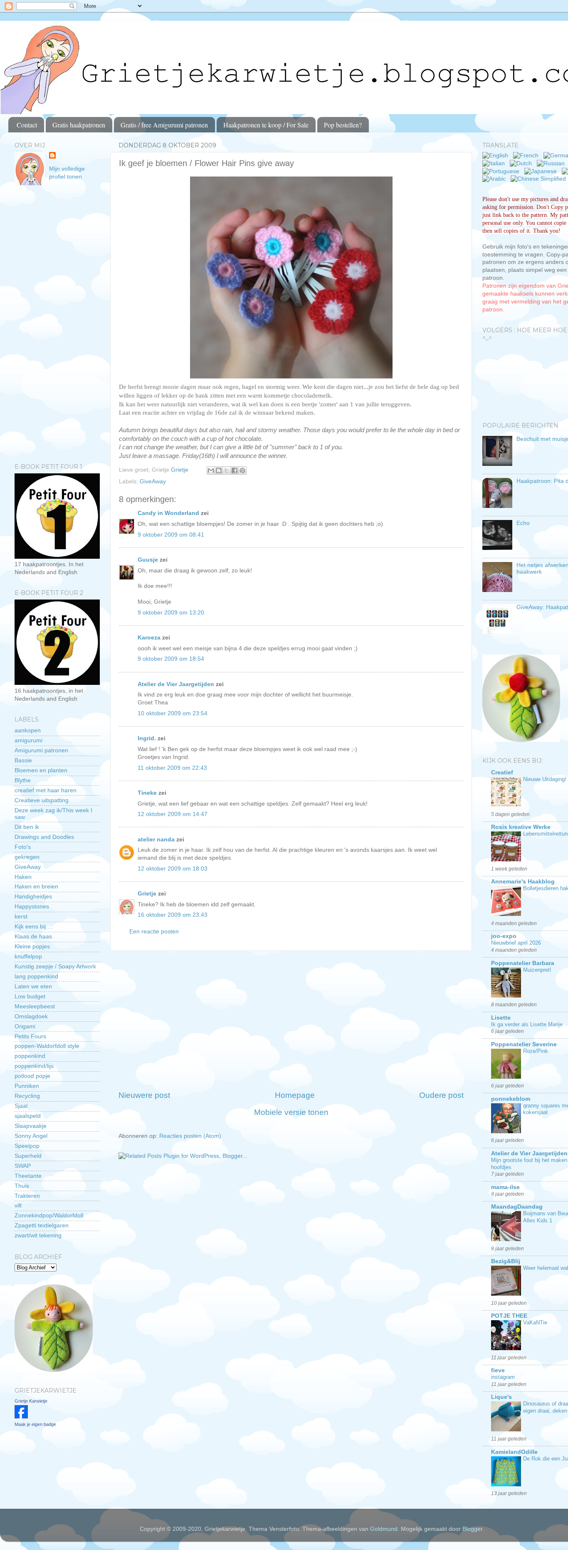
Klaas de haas (33, 936)
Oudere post (441, 1095)
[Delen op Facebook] (234, 470)
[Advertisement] (291, 1020)
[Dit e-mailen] (211, 470)
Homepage (295, 1095)
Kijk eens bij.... (33, 926)
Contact (27, 124)
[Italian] (495, 163)
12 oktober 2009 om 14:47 (172, 814)
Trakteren (27, 1196)
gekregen (27, 857)
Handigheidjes (33, 896)
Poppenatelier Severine (524, 1044)
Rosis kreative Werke (521, 827)
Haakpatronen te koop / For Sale (266, 124)
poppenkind (30, 1056)
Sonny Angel (31, 1136)
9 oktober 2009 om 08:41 (171, 535)
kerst (21, 916)
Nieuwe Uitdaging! (544, 779)
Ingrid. (147, 738)
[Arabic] (495, 179)
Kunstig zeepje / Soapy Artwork (55, 966)
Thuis (22, 1186)
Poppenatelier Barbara (522, 963)
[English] (496, 155)
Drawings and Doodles (44, 837)
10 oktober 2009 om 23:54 (172, 713)
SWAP (23, 1166)
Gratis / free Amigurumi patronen (164, 124)
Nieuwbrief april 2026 (516, 943)
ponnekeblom (510, 1099)
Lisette (501, 1018)
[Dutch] (522, 163)
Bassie (23, 760)
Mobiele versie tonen (291, 1112)
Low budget (30, 996)
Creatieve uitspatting (42, 800)
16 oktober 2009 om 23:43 (172, 915)
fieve (498, 1370)
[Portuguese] (502, 171)
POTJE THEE (509, 1316)
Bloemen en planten (41, 770)
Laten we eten (33, 986)
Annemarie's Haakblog (523, 881)
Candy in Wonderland (168, 513)
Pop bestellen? (343, 124)
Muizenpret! (537, 970)
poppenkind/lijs (34, 1066)
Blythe (23, 780)
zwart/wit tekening (38, 1235)
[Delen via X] (226, 470)
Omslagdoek (31, 1016)
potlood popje (32, 1076)
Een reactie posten (154, 931)
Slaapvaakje (31, 1126)
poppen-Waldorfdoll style (47, 1046)
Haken (23, 877)
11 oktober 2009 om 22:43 (172, 768)
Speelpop (27, 1146)
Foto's (23, 847)
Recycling (27, 1096)
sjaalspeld (28, 1116)
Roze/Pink (535, 1051)
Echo (523, 523)
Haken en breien (36, 886)
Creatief (502, 772)
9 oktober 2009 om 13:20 (171, 613)
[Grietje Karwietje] (21, 1416)
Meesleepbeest (35, 1006)
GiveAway (153, 481)
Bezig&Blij (505, 1261)
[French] (527, 155)
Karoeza (149, 637)
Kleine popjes (32, 946)
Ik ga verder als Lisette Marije (527, 1024)
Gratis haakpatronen (78, 124)
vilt (18, 1205)
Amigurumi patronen (41, 750)
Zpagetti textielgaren (42, 1225)
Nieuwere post (144, 1095)
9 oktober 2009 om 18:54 (171, 659)
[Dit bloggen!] (219, 470)
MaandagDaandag (517, 1207)
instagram (503, 1377)
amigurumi (28, 740)
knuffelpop (28, 956)
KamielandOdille (514, 1452)
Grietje (147, 894)
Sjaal (21, 1106)
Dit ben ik (27, 827)
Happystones (32, 906)
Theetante (28, 1176)
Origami (25, 1026)
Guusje (148, 560)
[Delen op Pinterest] (242, 470)
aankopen (28, 730)
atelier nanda (156, 839)
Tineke (147, 793)
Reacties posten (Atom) (190, 1136)
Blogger (472, 1529)
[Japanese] (542, 171)
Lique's (501, 1397)
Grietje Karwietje (31, 1400)
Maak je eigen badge (35, 1424)
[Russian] (552, 163)
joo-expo (503, 936)
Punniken (27, 1086)
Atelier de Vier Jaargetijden (176, 684)
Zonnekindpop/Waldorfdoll (49, 1215)
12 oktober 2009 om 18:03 (172, 869)
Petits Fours (30, 1036)
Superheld (28, 1156)
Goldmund (384, 1529)
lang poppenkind (36, 976)
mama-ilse (505, 1187)
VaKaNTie (535, 1322)
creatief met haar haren (46, 790)
